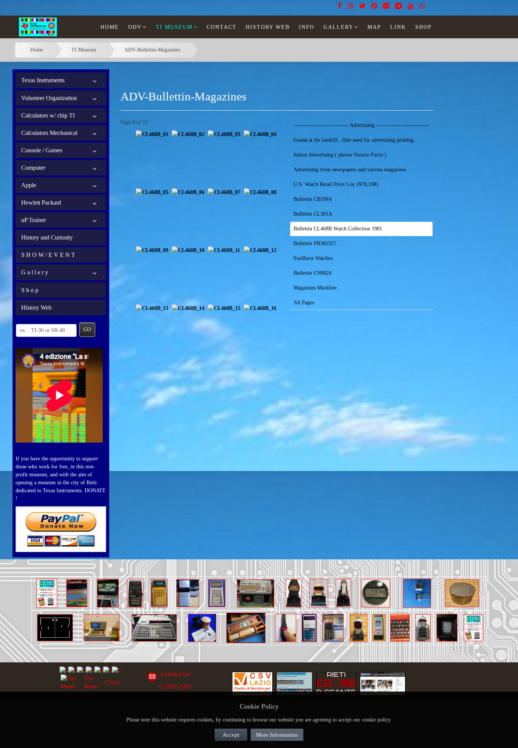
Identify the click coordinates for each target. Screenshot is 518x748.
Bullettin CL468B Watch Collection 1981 (338, 229)
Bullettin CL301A (313, 214)
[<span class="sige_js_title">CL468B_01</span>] (152, 134)
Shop (423, 27)
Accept (231, 735)
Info (306, 27)
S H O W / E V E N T (48, 255)
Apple (28, 185)
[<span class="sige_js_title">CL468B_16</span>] (260, 308)
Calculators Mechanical (49, 133)
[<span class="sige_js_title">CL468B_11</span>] (224, 250)
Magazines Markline (315, 288)
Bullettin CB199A (313, 199)
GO (87, 329)
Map (374, 27)
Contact (222, 27)
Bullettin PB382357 (315, 243)
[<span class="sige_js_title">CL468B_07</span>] (224, 192)
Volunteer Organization (49, 98)
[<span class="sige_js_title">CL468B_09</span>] (152, 250)
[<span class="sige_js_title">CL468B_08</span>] (260, 192)
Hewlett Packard (41, 202)
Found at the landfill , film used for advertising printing (354, 140)
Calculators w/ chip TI (48, 115)
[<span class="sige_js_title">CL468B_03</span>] (224, 134)
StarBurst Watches (313, 258)
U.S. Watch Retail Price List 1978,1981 (336, 184)
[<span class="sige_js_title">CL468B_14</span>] (188, 308)
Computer (33, 167)
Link (398, 27)
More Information (277, 735)
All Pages (304, 302)
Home (109, 27)
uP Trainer (33, 220)
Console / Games (41, 150)
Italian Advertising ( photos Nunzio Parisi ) (340, 155)
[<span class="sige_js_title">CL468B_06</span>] (188, 192)
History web (268, 27)
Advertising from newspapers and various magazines (350, 169)
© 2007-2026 (175, 686)
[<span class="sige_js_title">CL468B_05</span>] (152, 192)
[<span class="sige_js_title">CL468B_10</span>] (188, 250)
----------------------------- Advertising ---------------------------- (361, 125)
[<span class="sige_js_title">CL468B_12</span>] (260, 250)
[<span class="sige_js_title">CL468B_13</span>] (152, 308)
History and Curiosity (47, 237)
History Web (36, 307)
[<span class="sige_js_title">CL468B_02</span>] (188, 134)
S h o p (29, 290)
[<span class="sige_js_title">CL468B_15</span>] (224, 308)
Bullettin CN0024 (312, 273)
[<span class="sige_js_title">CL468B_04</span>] (260, 134)
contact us (175, 674)
